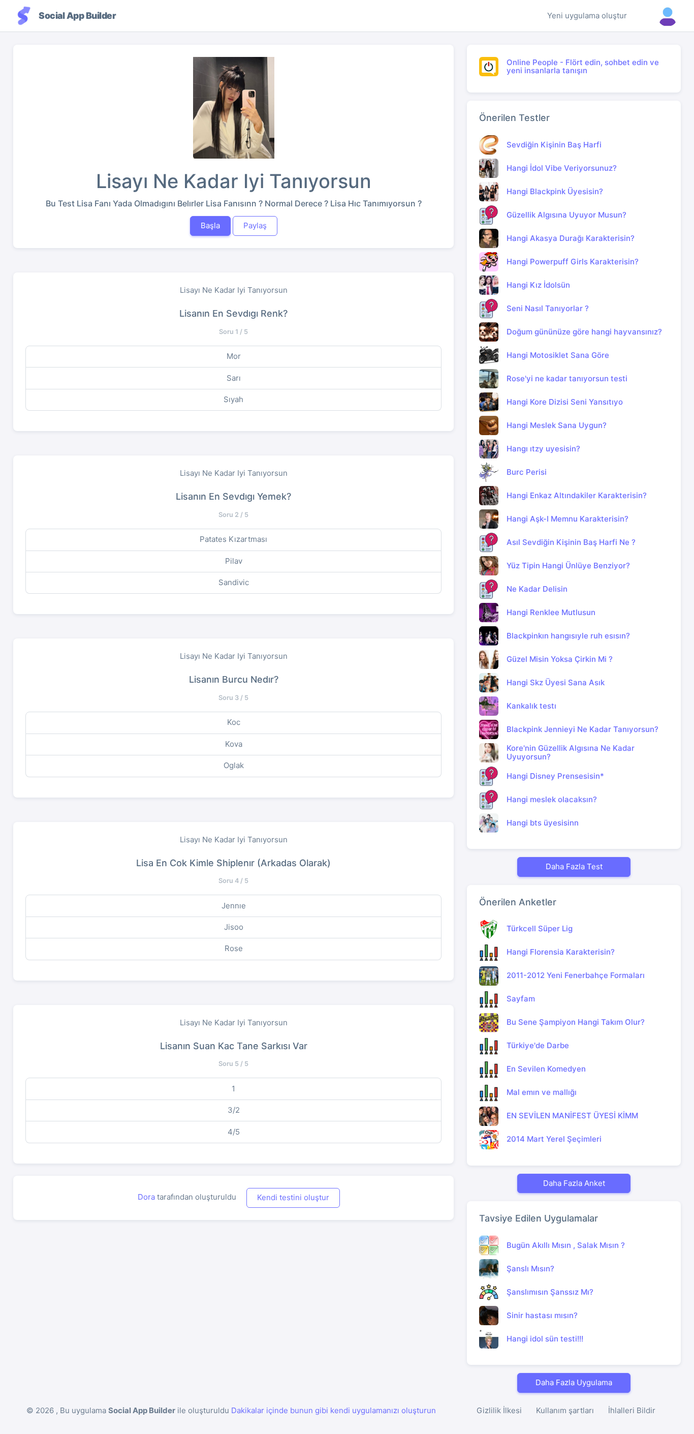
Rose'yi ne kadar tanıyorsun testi (567, 378)
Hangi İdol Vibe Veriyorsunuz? (562, 168)
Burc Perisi (527, 472)
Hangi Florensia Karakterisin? (561, 952)
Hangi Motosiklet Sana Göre (558, 355)
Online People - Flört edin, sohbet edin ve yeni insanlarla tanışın (583, 66)
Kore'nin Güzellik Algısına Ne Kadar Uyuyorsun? (571, 752)
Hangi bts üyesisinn (543, 823)
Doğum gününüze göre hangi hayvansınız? (584, 332)
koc (233, 722)
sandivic (233, 582)
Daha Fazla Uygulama (573, 1382)
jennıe (234, 905)
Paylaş (255, 225)
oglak (234, 765)
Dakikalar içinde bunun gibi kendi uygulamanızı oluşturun (333, 1410)
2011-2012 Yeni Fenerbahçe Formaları (576, 975)
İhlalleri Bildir (631, 1410)
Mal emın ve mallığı (542, 1092)
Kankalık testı (531, 706)
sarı (234, 378)
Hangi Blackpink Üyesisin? (555, 191)
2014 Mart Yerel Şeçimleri (554, 1139)
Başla (210, 225)
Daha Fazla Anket (574, 1183)
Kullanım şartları (565, 1410)
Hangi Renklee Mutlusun (551, 612)
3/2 (234, 1110)
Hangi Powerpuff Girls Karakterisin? (573, 261)
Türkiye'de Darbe (538, 1045)
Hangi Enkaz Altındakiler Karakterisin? (577, 495)
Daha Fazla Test (574, 866)
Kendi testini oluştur (293, 1197)
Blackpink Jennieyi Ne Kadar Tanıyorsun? (582, 729)
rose (234, 948)
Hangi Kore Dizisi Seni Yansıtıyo (565, 402)
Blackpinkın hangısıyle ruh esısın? (568, 635)
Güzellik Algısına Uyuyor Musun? (566, 215)
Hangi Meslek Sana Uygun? (557, 425)
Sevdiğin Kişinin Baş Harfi (554, 144)
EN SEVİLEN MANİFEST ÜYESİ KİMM (572, 1115)
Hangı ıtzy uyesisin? (543, 448)
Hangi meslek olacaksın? (552, 799)
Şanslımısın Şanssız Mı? (550, 1292)
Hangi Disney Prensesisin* (555, 776)
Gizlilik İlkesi (499, 1410)
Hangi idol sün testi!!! (545, 1339)
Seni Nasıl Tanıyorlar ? (548, 308)
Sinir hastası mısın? (542, 1315)
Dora (146, 1197)
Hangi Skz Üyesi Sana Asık (556, 682)
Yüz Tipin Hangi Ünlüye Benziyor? (568, 565)
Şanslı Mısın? (530, 1268)
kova (233, 744)
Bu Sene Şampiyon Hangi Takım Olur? (576, 1022)
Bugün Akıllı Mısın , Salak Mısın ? (566, 1245)
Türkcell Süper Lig (540, 928)
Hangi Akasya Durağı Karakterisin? (571, 238)
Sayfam (521, 998)
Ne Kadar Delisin (537, 589)
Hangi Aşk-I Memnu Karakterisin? (567, 519)
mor (234, 356)
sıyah (233, 399)
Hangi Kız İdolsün (538, 285)
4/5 (234, 1132)
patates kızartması (233, 539)
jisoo (233, 927)
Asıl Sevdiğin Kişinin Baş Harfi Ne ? (571, 542)
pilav (233, 561)
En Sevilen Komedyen (546, 1069)
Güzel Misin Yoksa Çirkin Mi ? (560, 659)
